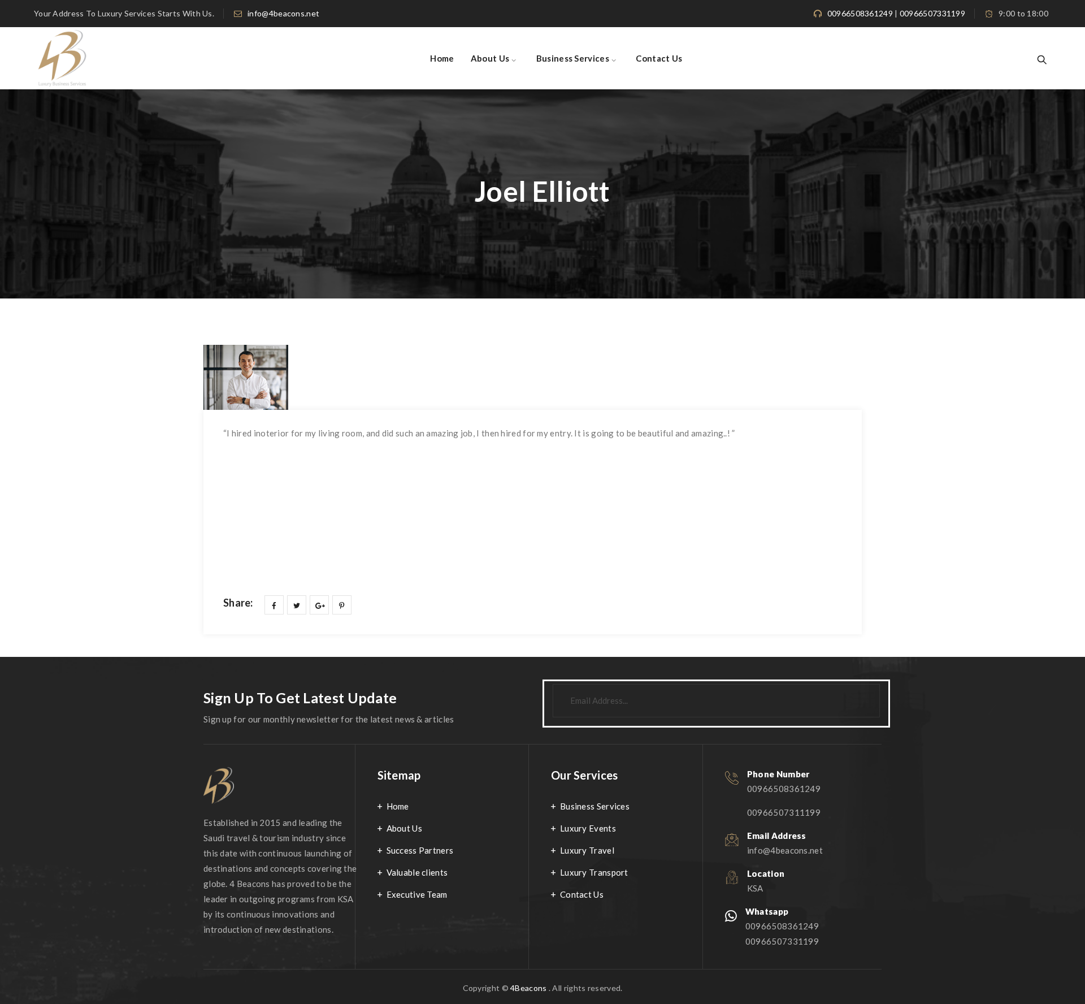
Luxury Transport (594, 872)
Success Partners (420, 850)
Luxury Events (588, 828)
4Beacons (528, 988)
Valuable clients (417, 872)
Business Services (572, 58)
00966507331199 (932, 13)
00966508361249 (860, 13)
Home (442, 58)
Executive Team (417, 894)
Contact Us (659, 58)
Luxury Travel (587, 850)
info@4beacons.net (283, 13)
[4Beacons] (63, 58)
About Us (490, 58)
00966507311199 (784, 812)
